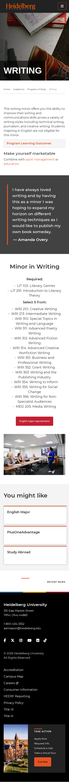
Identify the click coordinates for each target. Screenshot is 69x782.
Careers (9, 683)
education (11, 164)
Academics (18, 89)
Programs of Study (36, 89)
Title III (8, 716)
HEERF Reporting (17, 696)
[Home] (35, 6)
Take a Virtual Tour (45, 753)
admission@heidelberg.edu (22, 628)
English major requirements (34, 421)
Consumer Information (21, 689)
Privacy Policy (14, 703)
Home (7, 89)
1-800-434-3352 (14, 624)
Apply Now (40, 738)
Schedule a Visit (43, 748)
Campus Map (13, 676)
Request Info (41, 743)
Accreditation (14, 670)
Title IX (9, 709)
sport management (40, 159)
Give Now (43, 762)
